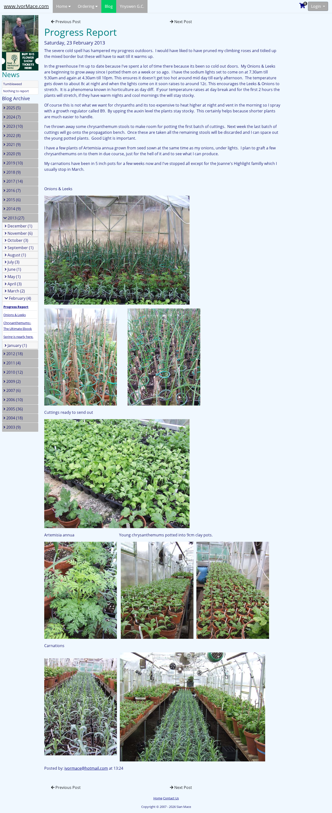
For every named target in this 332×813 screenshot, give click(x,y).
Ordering (86, 6)
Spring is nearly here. (18, 336)
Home (62, 6)
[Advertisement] (308, 86)
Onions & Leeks (14, 315)
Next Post (182, 21)
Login (316, 6)
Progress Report (15, 307)
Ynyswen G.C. (132, 6)
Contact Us (171, 798)
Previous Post (67, 21)
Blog (109, 6)
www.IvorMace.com (26, 6)
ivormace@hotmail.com (86, 768)
